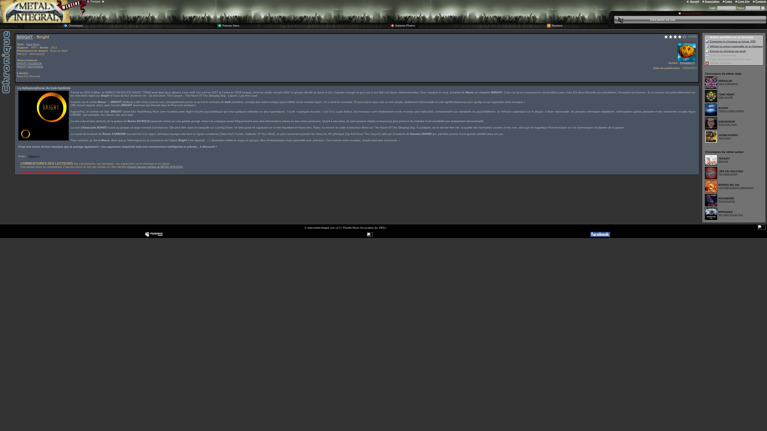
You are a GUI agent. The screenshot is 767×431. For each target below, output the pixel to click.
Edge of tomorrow (728, 83)
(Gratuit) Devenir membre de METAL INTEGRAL (155, 166)
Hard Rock (33, 44)
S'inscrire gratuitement (691, 13)
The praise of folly (728, 174)
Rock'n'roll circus (727, 124)
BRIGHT (25, 37)
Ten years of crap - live (730, 215)
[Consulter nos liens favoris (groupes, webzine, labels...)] (724, 1)
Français (96, 1)
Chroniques (76, 25)
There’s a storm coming (731, 111)
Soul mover (724, 138)
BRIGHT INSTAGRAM (30, 66)
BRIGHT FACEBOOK (29, 63)
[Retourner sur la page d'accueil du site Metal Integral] (43, 11)
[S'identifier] (763, 8)
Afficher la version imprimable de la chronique (736, 46)
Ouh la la (723, 161)
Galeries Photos (405, 25)
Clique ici (33, 156)
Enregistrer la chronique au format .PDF (733, 41)
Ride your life (725, 97)
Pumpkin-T (687, 62)
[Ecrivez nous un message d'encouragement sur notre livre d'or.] (736, 1)
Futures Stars (231, 25)
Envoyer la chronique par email (728, 51)
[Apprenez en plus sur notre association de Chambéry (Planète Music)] (703, 1)
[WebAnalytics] (762, 228)
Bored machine (726, 201)
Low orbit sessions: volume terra (735, 187)
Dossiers (557, 25)
